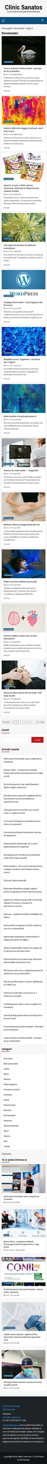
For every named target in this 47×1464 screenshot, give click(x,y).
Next (42, 722)
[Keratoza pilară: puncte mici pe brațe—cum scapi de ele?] (23, 675)
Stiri (5, 1141)
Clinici (6, 1069)
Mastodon (6, 1153)
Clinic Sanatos (23, 7)
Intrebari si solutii (12, 1089)
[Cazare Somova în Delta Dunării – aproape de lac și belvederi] (23, 50)
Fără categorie (10, 1084)
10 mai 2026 (15, 1388)
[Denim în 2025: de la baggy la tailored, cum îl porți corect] (23, 110)
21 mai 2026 (15, 1343)
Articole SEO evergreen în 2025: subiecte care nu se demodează (23, 927)
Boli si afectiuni (11, 1063)
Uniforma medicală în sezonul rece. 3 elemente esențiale (20, 994)
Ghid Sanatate (9, 1409)
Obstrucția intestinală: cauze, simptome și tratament (23, 760)
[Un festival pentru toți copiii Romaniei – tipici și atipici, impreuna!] (23, 1271)
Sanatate (8, 1120)
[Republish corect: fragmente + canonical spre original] (23, 341)
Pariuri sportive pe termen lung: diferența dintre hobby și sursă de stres (23, 960)
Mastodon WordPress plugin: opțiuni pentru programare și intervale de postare (23, 890)
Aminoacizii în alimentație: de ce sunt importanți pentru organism (20, 845)
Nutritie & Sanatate (11, 1406)
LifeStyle (8, 1094)
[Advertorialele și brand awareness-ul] (23, 398)
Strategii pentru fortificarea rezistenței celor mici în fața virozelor (22, 856)
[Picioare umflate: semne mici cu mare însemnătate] (23, 618)
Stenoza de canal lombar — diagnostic (21, 470)
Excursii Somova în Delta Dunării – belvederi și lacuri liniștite (23, 1028)
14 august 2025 (16, 251)
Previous (6, 722)
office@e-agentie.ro (12, 1417)
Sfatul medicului (11, 1125)
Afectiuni (8, 1058)
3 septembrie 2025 (17, 74)
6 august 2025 (16, 474)
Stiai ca (7, 1136)
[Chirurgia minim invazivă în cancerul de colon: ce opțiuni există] (23, 1364)
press (7, 74)
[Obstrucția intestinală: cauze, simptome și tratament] (23, 1178)
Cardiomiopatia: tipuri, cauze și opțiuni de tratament (22, 1005)
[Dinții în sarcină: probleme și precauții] (23, 563)
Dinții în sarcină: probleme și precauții (20, 581)
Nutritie (7, 1110)
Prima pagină (7, 28)
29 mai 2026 (15, 1295)
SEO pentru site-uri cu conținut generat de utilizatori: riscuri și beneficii (23, 972)
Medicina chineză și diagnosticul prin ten (22, 524)
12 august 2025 (16, 419)
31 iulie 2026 (16, 1202)
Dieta (6, 1074)
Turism (7, 1146)
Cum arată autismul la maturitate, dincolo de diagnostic (22, 834)
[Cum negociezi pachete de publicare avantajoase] (23, 227)
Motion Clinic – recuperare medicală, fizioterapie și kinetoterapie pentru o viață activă (23, 773)
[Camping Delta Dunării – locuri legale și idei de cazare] (23, 284)
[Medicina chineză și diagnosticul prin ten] (23, 506)
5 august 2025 (16, 699)
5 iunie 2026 (21, 1250)
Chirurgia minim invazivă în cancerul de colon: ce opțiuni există (21, 811)
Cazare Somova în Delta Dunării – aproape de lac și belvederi (23, 1039)
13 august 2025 (16, 308)
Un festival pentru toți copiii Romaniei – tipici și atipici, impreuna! (22, 785)
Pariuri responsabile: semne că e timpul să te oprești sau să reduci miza (22, 949)
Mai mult (7, 91)
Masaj (6, 1100)
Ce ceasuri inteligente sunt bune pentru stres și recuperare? (22, 822)
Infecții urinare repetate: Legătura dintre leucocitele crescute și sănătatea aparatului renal (22, 798)
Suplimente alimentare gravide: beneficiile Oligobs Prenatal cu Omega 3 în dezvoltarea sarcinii (23, 903)
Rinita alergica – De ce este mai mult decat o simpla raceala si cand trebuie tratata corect (23, 869)
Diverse (7, 1079)
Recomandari (19, 28)
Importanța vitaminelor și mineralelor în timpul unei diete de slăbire (21, 938)
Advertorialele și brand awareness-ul (20, 416)
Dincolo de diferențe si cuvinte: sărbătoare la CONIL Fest (23, 983)
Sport (6, 1131)
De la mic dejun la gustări (15, 880)
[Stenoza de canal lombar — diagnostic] (23, 452)
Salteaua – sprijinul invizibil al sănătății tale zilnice (23, 915)
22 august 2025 (16, 194)
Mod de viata (10, 1105)
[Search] (42, 20)
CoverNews (38, 1456)
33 (38, 722)
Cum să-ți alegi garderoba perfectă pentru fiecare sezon (23, 1017)
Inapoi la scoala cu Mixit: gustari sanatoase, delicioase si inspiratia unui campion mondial (21, 188)
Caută (5, 730)
